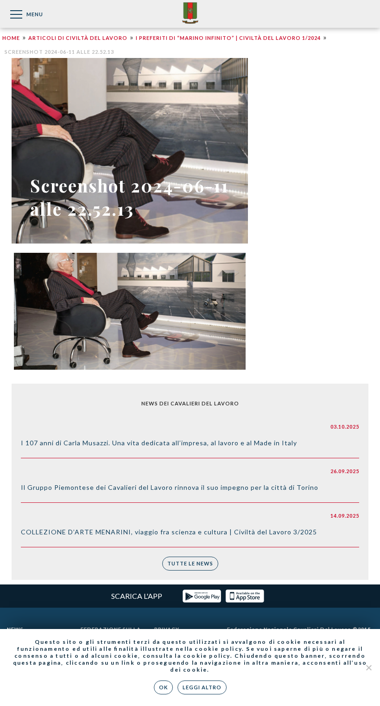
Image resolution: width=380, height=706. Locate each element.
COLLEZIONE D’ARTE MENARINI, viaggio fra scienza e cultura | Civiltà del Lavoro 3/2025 (169, 532)
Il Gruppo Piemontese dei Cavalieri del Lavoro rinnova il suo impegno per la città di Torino (169, 487)
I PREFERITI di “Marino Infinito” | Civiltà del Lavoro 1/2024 (228, 38)
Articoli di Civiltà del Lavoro (77, 38)
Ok (163, 687)
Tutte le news (190, 563)
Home (11, 38)
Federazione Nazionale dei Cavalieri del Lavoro (190, 14)
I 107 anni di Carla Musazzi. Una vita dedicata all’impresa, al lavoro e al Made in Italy (159, 443)
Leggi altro (202, 687)
